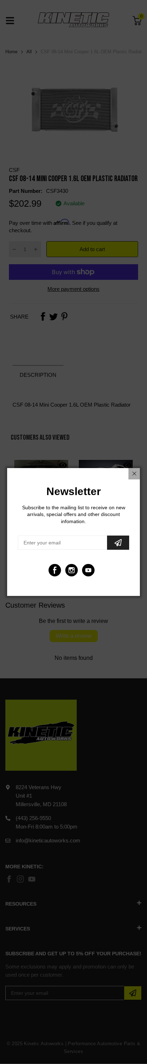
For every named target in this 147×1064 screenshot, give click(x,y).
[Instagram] (71, 570)
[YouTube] (88, 570)
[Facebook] (55, 570)
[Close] (134, 473)
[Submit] (118, 543)
